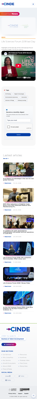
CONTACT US (10, 344)
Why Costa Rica (8, 357)
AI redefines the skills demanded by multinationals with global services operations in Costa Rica (18, 232)
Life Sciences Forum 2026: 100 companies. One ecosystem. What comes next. (17, 258)
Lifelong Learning (22, 100)
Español (26, 393)
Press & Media (7, 369)
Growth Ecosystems (9, 363)
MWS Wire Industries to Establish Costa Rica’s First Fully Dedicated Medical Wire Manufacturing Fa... (17, 205)
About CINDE (7, 366)
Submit (18, 134)
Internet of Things (9, 100)
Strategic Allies (24, 360)
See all (5, 158)
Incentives (23, 357)
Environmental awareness (11, 97)
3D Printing (8, 93)
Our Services (7, 354)
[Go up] (33, 395)
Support (20, 393)
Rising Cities (24, 366)
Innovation (24, 97)
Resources (23, 354)
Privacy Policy (12, 393)
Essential (9, 14)
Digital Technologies (19, 93)
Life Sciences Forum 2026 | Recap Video (16, 283)
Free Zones (23, 363)
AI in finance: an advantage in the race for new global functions (18, 179)
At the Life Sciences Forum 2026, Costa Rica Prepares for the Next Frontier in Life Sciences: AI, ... (18, 309)
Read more (8, 183)
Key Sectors (7, 360)
